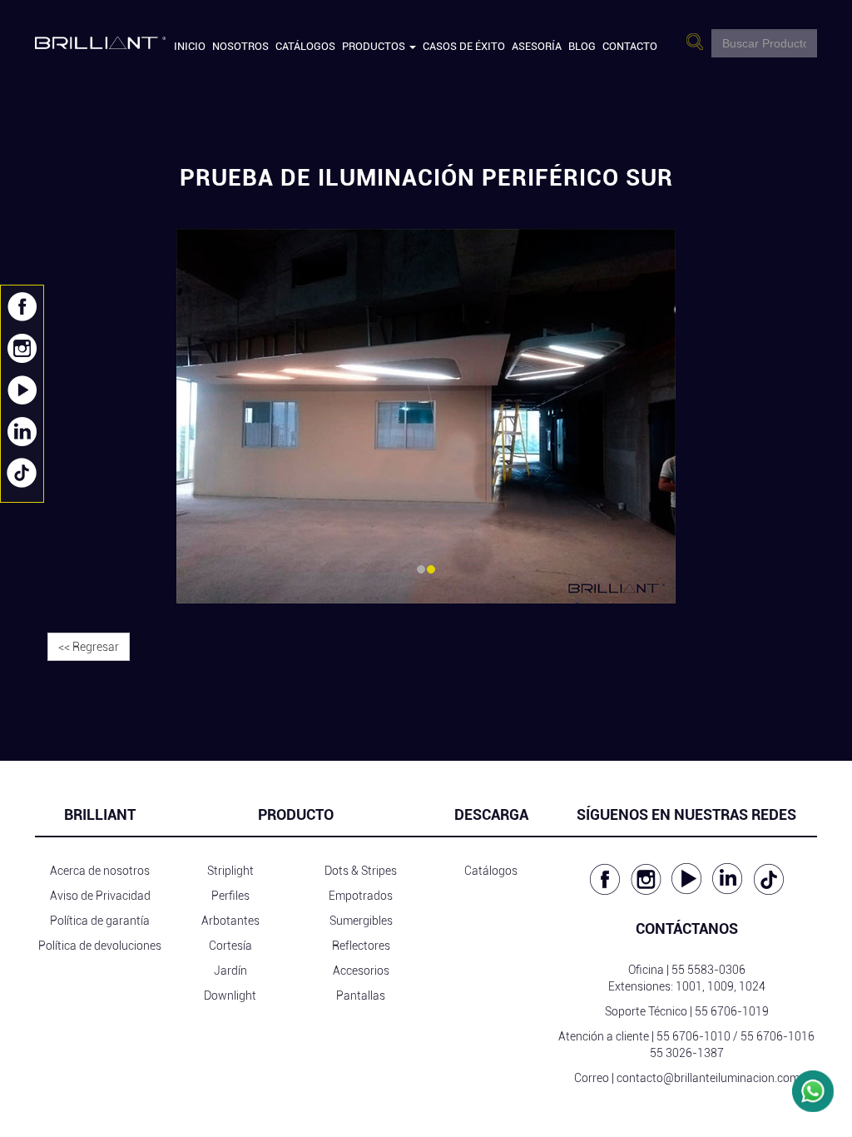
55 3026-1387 (687, 1053)
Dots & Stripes (360, 870)
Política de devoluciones (99, 945)
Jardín (230, 970)
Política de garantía (100, 920)
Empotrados (361, 895)
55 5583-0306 (708, 969)
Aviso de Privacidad (100, 895)
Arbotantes (230, 920)
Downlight (230, 995)
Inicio (190, 46)
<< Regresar (88, 646)
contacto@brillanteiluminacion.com (708, 1078)
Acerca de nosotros (100, 870)
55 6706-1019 (732, 1011)
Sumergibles (361, 920)
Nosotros (240, 46)
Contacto (629, 46)
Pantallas (360, 995)
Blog (582, 46)
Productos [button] (375, 46)
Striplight (230, 870)
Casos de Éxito (464, 46)
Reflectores (361, 945)
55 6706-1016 (778, 1036)
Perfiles (230, 895)
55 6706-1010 (693, 1036)
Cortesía (230, 945)
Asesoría (537, 46)
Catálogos (305, 46)
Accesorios (361, 970)
